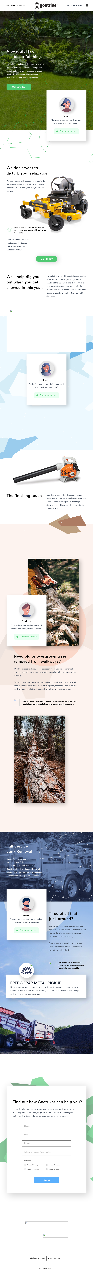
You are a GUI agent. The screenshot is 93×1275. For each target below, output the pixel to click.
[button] (87, 5)
